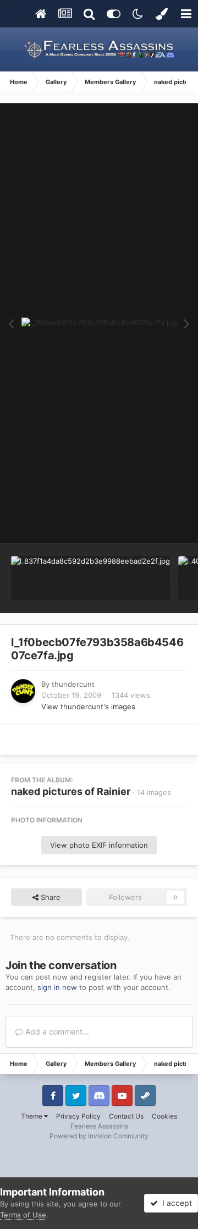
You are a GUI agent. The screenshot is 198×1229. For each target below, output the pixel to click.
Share (49, 897)
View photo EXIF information (99, 845)
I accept (175, 1203)
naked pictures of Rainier (70, 791)
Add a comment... (56, 1031)
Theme (32, 1116)
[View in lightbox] (99, 323)
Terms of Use (23, 1214)
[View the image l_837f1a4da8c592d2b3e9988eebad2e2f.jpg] (90, 578)
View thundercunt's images (88, 706)
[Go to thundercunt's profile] (23, 691)
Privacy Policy (78, 1116)
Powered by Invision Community (99, 1136)
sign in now (57, 987)
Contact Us (126, 1116)
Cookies (164, 1116)
